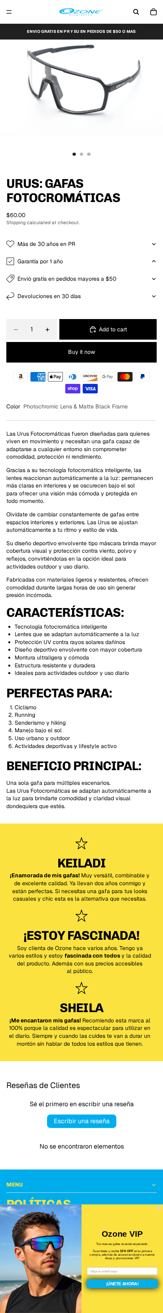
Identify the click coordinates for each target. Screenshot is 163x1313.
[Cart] (153, 12)
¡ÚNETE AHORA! (122, 1283)
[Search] (136, 12)
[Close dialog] (159, 1208)
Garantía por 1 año (40, 261)
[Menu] (9, 12)
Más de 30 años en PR (46, 243)
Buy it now (81, 351)
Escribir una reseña (82, 1121)
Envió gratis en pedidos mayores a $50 (66, 278)
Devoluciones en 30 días (49, 296)
